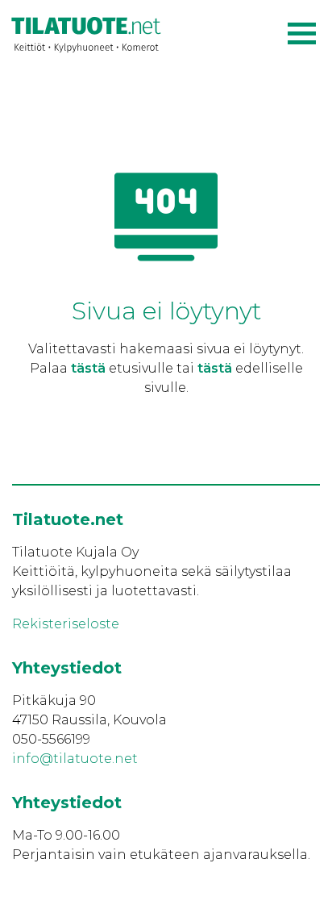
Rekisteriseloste (65, 624)
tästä (88, 368)
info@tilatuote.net (75, 758)
